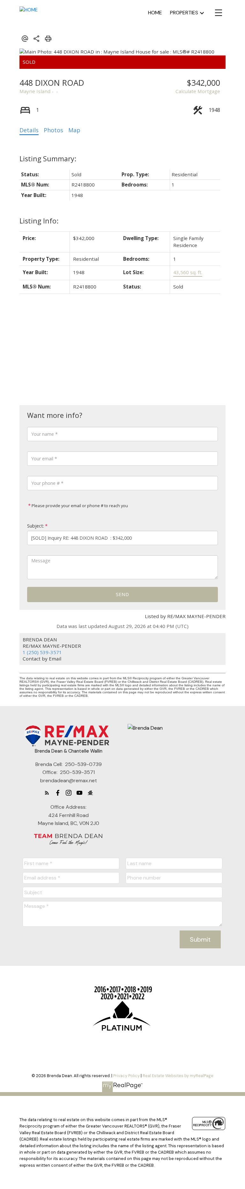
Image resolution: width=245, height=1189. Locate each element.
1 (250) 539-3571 (42, 652)
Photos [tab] (53, 130)
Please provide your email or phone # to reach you (79, 505)
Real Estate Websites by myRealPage (178, 1075)
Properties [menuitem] (184, 12)
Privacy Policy (126, 1075)
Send (122, 594)
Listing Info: (38, 220)
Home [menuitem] (155, 12)
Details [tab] (29, 130)
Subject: (35, 526)
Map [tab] (74, 130)
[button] (47, 793)
